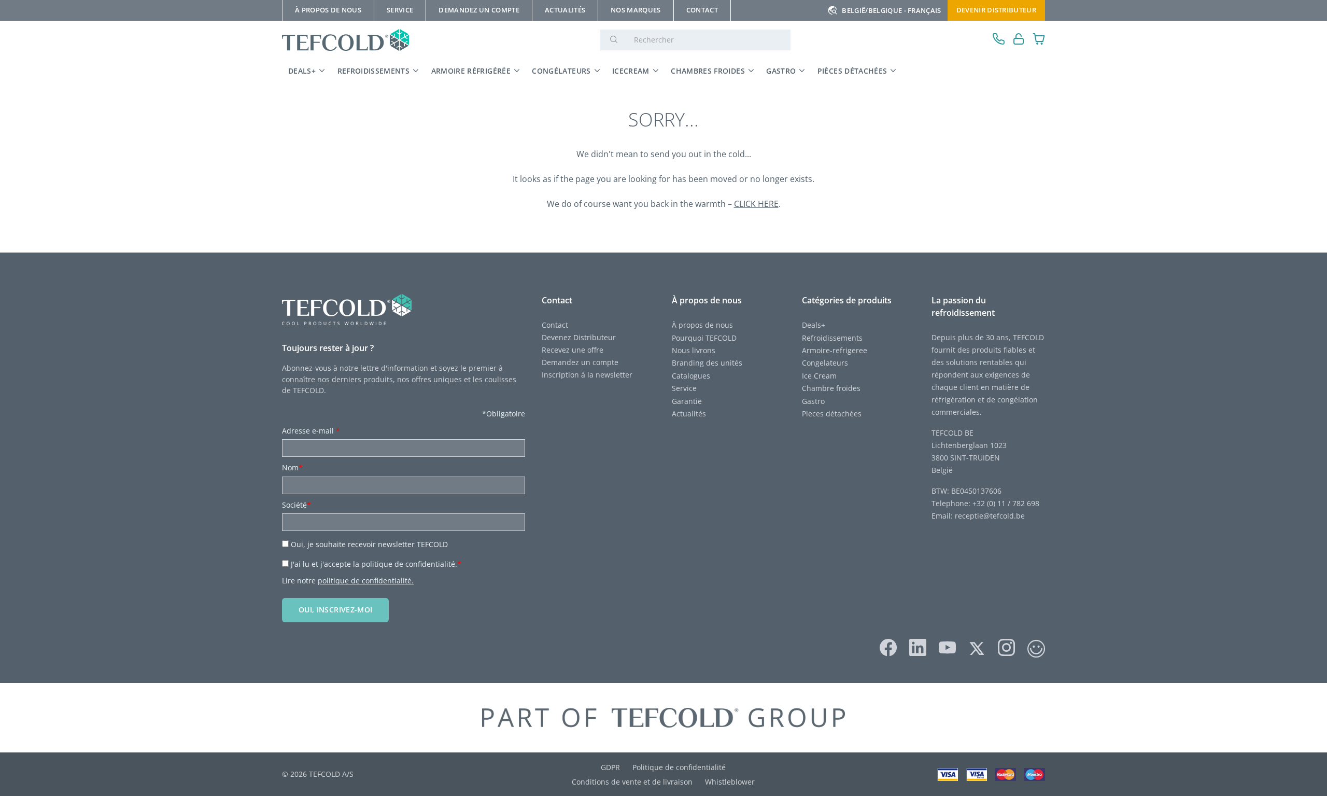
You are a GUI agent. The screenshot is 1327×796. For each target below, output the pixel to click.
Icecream (631, 71)
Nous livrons (693, 350)
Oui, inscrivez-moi (335, 610)
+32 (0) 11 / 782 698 (1005, 503)
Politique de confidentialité (679, 767)
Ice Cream (819, 376)
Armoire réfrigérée (471, 71)
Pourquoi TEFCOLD (704, 338)
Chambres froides (708, 71)
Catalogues (691, 376)
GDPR (610, 767)
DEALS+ (302, 71)
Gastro (781, 71)
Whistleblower (730, 782)
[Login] (1019, 40)
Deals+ (813, 325)
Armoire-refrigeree (834, 350)
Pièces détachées (852, 71)
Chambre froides (831, 388)
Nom (292, 467)
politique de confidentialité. (366, 580)
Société (296, 505)
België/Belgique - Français (891, 10)
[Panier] (1039, 40)
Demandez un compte (580, 362)
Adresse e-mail (311, 431)
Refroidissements (373, 71)
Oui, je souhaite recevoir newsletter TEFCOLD (369, 544)
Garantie (687, 401)
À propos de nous (702, 325)
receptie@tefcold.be (990, 516)
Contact (555, 325)
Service (685, 388)
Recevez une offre (572, 350)
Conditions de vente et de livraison (632, 782)
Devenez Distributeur (579, 337)
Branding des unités (707, 363)
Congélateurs (561, 71)
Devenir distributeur (996, 10)
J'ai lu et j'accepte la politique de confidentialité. (376, 564)
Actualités (689, 413)
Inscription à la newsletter (587, 375)
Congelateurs (825, 363)
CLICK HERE (756, 204)
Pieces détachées (832, 413)
